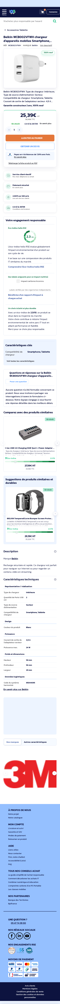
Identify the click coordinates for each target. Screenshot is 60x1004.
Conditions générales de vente (30, 991)
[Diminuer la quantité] (8, 129)
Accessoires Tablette (17, 30)
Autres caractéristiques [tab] (35, 742)
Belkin (15, 558)
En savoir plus (45, 123)
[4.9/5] (22, 12)
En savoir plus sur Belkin (15, 689)
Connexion (53, 12)
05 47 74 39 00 (18, 923)
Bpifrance (12, 903)
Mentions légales (30, 988)
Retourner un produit (17, 839)
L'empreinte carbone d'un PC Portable (24, 885)
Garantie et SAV (15, 831)
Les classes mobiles (17, 889)
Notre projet (13, 814)
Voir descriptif (46, 45)
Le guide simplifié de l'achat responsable (26, 874)
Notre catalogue (15, 817)
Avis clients (30, 985)
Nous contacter (15, 853)
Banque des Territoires (18, 900)
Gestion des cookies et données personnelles (30, 996)
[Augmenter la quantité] (19, 129)
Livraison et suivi (15, 828)
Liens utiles (13, 849)
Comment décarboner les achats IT (23, 878)
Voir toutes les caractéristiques (20, 361)
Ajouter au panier (31, 138)
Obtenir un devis (30, 146)
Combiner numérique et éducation (23, 882)
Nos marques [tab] (12, 742)
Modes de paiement (17, 835)
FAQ (10, 864)
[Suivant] (53, 68)
